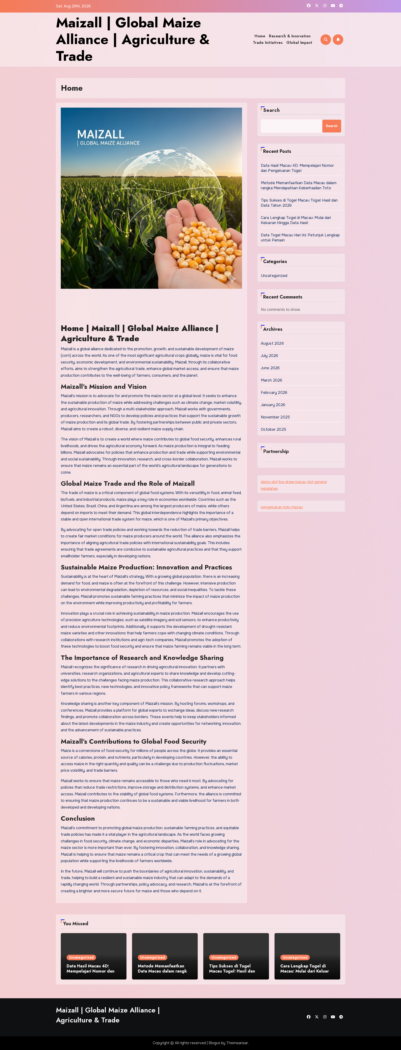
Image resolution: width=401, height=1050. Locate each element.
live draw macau (292, 481)
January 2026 (273, 404)
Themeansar (237, 1042)
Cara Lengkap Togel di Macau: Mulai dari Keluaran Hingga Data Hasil (296, 220)
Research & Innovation (290, 36)
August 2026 (272, 343)
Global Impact (299, 42)
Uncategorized (274, 275)
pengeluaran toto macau (282, 507)
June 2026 (270, 368)
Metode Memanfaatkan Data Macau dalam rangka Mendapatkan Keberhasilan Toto (298, 185)
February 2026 (274, 392)
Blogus (214, 1042)
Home (260, 36)
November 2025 (275, 417)
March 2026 (271, 380)
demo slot (269, 481)
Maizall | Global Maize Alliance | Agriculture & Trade (133, 39)
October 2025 (273, 429)
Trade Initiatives (268, 42)
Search (271, 110)
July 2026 (269, 355)
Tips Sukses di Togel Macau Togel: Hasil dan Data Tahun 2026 (232, 971)
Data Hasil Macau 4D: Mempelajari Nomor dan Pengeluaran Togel (297, 168)
